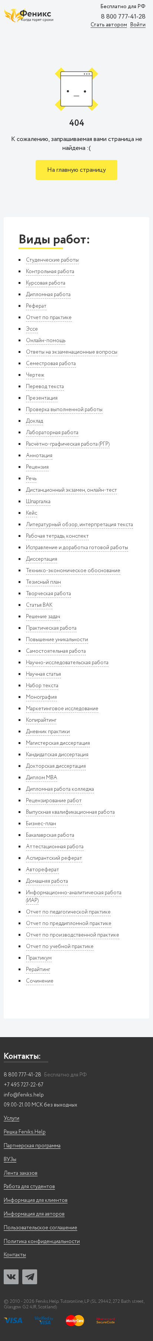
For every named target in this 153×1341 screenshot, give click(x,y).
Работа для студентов (29, 1187)
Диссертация (41, 559)
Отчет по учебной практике (60, 946)
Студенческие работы (52, 260)
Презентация (42, 398)
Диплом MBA (41, 777)
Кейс (31, 513)
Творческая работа (48, 593)
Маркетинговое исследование (62, 708)
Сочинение (39, 981)
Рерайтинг (38, 969)
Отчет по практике (49, 317)
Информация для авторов (34, 1214)
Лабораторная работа (52, 432)
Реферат (36, 306)
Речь (31, 478)
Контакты (15, 1255)
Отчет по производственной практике (72, 935)
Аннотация (39, 455)
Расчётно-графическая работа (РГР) (68, 444)
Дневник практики (48, 731)
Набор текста (42, 685)
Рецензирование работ (54, 800)
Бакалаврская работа (50, 835)
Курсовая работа (45, 283)
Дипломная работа (48, 294)
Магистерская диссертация (58, 743)
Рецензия (37, 467)
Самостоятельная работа (56, 651)
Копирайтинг (41, 720)
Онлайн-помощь (45, 340)
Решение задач (43, 616)
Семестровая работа (51, 363)
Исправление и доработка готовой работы (77, 547)
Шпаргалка (38, 501)
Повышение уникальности (57, 639)
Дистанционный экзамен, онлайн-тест (71, 490)
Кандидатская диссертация (57, 754)
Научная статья (43, 674)
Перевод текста (45, 386)
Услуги (11, 1118)
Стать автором (109, 25)
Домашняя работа (47, 881)
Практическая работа (51, 628)
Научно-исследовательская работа (67, 662)
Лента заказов (21, 1173)
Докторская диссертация (56, 766)
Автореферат (42, 869)
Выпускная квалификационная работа (70, 812)
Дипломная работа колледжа (60, 789)
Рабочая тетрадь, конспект (57, 536)
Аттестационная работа (55, 846)
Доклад (34, 421)
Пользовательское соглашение (40, 1228)
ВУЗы (10, 1160)
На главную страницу (76, 170)
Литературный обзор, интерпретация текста (79, 524)
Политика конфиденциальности (42, 1242)
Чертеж (35, 375)
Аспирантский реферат (54, 858)
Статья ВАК (39, 605)
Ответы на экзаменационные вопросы (71, 352)
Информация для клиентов (36, 1200)
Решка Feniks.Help (25, 1132)
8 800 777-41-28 (123, 17)
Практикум (39, 958)
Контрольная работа (50, 271)
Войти (138, 25)
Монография (41, 697)
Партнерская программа (32, 1146)
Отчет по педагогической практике (68, 912)
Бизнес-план (41, 823)
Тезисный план (43, 582)
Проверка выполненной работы (64, 409)
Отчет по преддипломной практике (68, 923)
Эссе (32, 329)
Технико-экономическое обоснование (73, 570)
